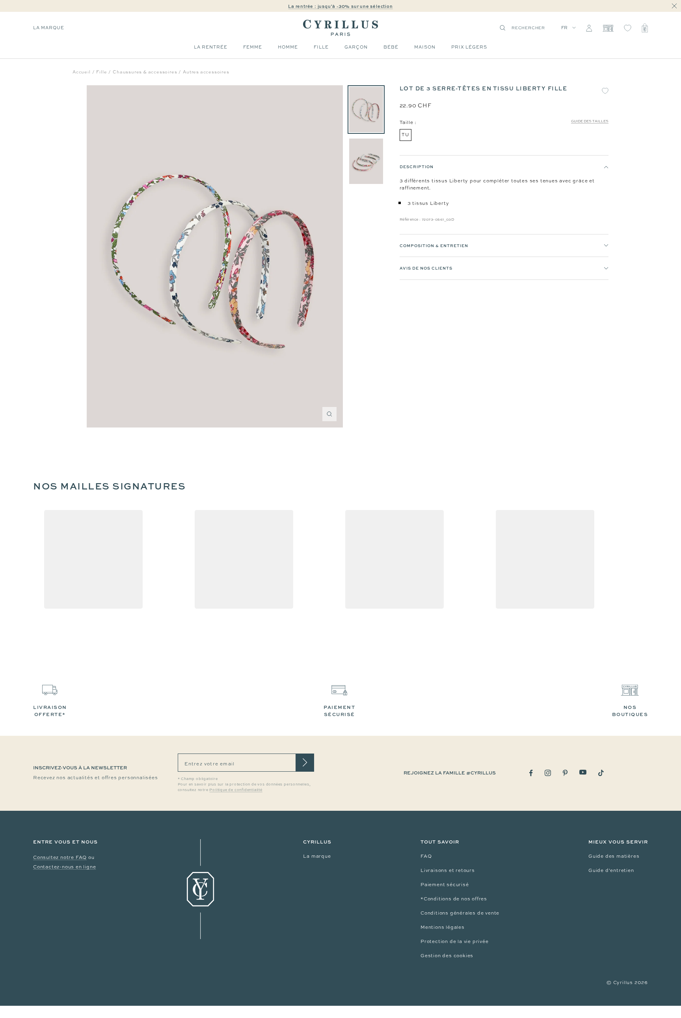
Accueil (82, 72)
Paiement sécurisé (445, 884)
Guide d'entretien (611, 870)
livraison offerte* (50, 711)
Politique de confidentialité (235, 789)
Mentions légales (443, 927)
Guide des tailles (589, 121)
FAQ (426, 856)
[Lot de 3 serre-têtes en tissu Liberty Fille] (366, 109)
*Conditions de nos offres (454, 899)
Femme (252, 47)
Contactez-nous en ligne (64, 867)
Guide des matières (613, 856)
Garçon (356, 47)
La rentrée (210, 47)
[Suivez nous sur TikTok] (601, 773)
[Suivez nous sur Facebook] (531, 773)
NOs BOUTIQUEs (630, 711)
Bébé (390, 47)
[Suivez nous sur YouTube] (582, 772)
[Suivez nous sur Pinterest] (565, 773)
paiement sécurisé (339, 711)
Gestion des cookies (447, 955)
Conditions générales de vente (460, 913)
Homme (288, 47)
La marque (317, 856)
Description (417, 166)
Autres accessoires (206, 72)
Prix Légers (469, 47)
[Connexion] (589, 28)
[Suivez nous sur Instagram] (548, 773)
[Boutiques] (608, 28)
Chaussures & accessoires (145, 72)
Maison (424, 47)
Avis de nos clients (426, 268)
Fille (321, 47)
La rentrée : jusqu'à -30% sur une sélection (340, 6)
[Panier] (645, 28)
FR (564, 27)
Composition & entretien (434, 245)
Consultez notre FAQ (60, 857)
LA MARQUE (48, 27)
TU (405, 134)
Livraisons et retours (448, 870)
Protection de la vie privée (455, 941)
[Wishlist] (627, 28)
